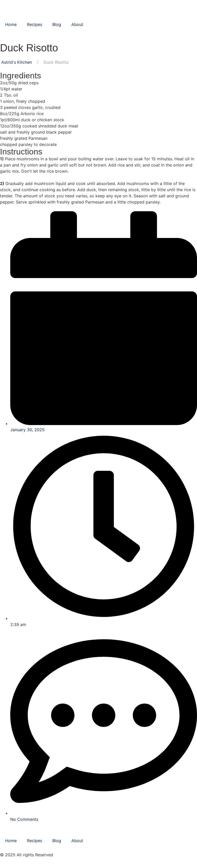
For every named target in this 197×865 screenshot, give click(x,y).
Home (11, 24)
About (77, 24)
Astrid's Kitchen (16, 62)
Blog (56, 24)
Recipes (34, 24)
